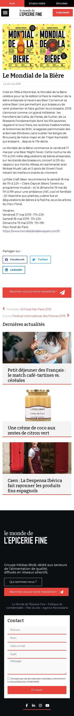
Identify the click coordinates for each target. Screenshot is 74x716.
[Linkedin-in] (33, 706)
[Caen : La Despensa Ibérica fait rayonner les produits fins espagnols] (37, 458)
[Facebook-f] (26, 706)
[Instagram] (40, 706)
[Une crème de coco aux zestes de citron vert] (37, 405)
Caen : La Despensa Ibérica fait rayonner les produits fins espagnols (35, 486)
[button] (5, 12)
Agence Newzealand (55, 607)
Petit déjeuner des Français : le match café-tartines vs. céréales (37, 375)
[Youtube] (47, 706)
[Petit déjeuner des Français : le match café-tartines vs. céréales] (37, 347)
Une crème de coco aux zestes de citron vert (31, 430)
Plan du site (33, 607)
